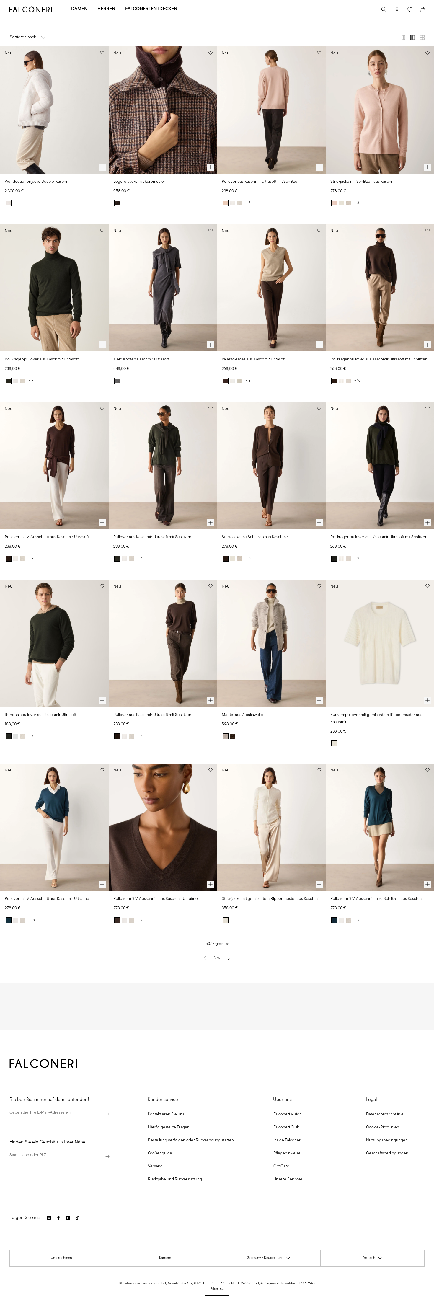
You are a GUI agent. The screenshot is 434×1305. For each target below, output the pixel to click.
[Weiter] (107, 1113)
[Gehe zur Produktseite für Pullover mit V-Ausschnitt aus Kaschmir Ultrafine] (54, 827)
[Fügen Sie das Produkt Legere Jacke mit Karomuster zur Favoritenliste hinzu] (210, 52)
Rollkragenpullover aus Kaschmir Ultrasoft (42, 359)
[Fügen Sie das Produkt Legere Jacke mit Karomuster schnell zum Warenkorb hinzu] (210, 167)
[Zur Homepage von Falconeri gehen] (30, 9)
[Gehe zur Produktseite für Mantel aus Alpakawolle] (271, 643)
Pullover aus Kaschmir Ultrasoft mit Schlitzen (261, 182)
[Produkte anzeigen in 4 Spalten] (412, 37)
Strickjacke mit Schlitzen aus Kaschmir (363, 182)
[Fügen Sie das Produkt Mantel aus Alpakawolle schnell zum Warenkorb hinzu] (319, 700)
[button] (166, 1114)
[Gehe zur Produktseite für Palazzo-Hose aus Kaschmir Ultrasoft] (271, 287)
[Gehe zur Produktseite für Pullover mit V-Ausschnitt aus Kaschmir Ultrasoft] (54, 465)
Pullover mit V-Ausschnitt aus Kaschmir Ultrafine (47, 899)
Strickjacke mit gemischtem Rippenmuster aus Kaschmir (271, 899)
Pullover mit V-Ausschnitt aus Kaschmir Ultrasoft (47, 537)
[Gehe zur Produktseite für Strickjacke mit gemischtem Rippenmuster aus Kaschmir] (271, 827)
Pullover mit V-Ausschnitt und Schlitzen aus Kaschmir (377, 899)
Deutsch (373, 1259)
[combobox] (61, 1156)
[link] (168, 1127)
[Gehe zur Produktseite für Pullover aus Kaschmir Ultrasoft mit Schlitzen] (271, 110)
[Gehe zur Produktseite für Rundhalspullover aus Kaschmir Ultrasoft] (54, 643)
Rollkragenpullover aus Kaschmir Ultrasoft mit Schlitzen (379, 359)
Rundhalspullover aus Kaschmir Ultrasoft (40, 715)
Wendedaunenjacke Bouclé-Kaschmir (38, 182)
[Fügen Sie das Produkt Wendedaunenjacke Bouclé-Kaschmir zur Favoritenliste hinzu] (102, 52)
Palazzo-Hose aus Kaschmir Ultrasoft (253, 359)
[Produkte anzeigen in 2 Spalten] (403, 37)
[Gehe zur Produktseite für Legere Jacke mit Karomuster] (163, 110)
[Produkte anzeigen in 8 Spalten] (422, 37)
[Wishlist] (409, 9)
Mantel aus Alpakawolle (242, 715)
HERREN (106, 9)
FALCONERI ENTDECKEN (151, 9)
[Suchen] (383, 9)
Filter (214, 1289)
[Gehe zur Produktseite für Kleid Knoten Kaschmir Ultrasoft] (163, 287)
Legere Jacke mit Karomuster (139, 182)
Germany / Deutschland (269, 1259)
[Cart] (422, 9)
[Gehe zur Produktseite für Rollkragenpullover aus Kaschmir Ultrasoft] (54, 287)
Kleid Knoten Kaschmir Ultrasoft (141, 359)
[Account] (396, 9)
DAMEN (79, 9)
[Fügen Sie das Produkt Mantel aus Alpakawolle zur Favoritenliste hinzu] (319, 586)
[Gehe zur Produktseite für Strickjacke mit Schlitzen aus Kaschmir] (271, 465)
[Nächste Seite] (229, 957)
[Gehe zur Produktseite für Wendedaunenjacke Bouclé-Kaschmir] (54, 110)
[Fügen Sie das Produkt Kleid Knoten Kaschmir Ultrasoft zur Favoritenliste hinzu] (210, 230)
